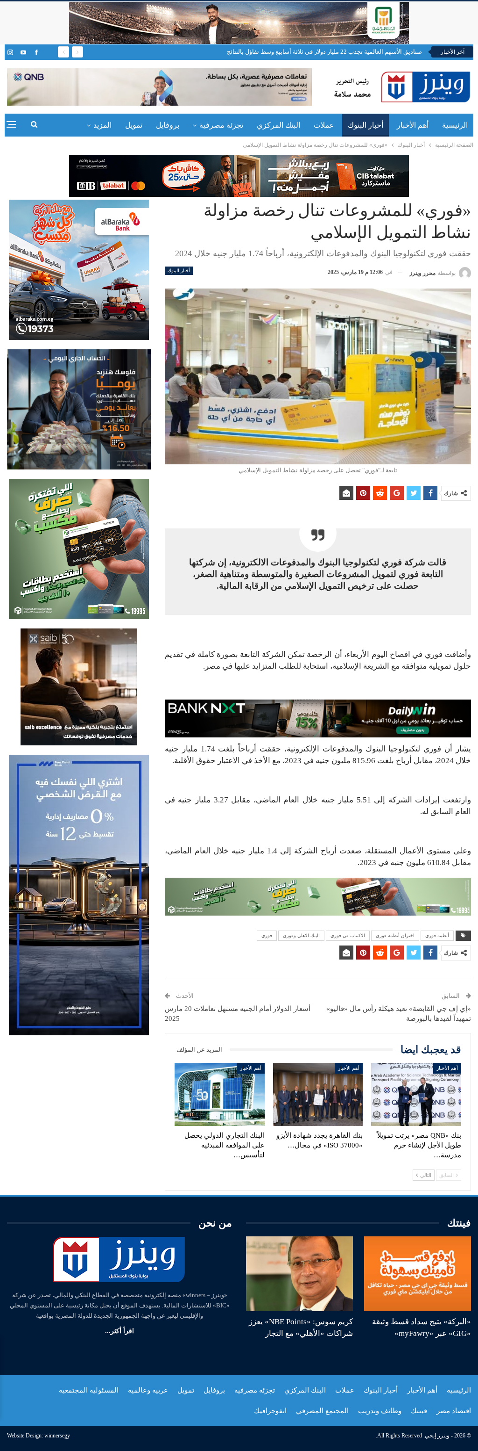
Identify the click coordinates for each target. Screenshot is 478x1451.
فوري (266, 935)
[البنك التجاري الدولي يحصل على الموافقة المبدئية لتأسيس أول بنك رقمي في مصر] (220, 1094)
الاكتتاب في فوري (347, 935)
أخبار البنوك (365, 125)
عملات (324, 125)
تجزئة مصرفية (221, 125)
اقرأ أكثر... (119, 1331)
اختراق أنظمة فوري (395, 935)
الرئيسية (455, 125)
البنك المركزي (278, 125)
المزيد (102, 125)
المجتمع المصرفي (322, 1411)
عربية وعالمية (148, 1390)
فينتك (419, 1411)
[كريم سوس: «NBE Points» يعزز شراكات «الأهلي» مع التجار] (299, 1273)
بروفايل (167, 125)
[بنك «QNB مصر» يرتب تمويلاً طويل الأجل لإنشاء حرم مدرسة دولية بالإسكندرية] (416, 1094)
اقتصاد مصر (453, 1411)
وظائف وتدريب (379, 1411)
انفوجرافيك (270, 1411)
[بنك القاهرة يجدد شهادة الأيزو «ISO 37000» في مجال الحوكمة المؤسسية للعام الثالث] (318, 1094)
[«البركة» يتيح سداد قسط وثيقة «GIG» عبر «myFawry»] (417, 1273)
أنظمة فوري (437, 935)
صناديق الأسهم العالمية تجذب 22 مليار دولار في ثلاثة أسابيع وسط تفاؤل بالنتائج (324, 51)
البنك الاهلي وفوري (301, 935)
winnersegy (57, 1435)
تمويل (133, 125)
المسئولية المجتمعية (89, 1390)
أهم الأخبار (413, 125)
